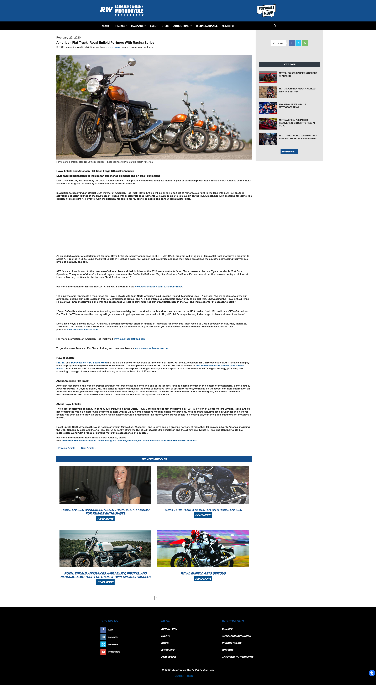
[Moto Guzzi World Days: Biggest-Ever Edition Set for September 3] (268, 139)
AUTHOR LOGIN (184, 675)
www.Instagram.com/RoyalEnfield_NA (120, 440)
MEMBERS (228, 25)
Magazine (137, 25)
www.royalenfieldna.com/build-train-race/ (158, 286)
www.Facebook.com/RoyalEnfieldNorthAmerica (170, 440)
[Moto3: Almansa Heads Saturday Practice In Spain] (268, 92)
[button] (275, 26)
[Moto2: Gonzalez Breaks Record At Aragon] (268, 77)
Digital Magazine (207, 25)
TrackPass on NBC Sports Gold (89, 362)
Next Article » (88, 447)
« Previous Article (65, 447)
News (105, 25)
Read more (105, 518)
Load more (288, 151)
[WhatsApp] (305, 43)
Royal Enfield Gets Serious (203, 573)
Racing (120, 25)
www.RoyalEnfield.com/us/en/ (79, 440)
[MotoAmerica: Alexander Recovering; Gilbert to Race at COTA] (268, 124)
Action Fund (181, 25)
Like (152, 630)
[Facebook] (292, 43)
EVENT (154, 25)
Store (165, 25)
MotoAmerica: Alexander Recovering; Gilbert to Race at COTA (297, 123)
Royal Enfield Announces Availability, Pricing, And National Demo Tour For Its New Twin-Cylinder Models (105, 575)
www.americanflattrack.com (82, 329)
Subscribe (149, 652)
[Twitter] (298, 43)
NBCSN (60, 362)
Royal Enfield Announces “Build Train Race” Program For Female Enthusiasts (105, 511)
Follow (150, 637)
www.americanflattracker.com (151, 348)
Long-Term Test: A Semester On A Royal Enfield (203, 510)
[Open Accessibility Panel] (372, 673)
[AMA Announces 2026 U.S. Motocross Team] (268, 108)
